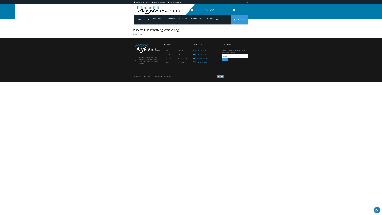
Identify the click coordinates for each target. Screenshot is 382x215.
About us (180, 50)
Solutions (183, 18)
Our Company (158, 18)
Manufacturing (197, 18)
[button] (377, 210)
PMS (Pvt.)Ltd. (167, 76)
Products (171, 18)
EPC (148, 20)
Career (167, 62)
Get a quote (240, 20)
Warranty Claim (182, 58)
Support (210, 18)
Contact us (168, 58)
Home (140, 20)
